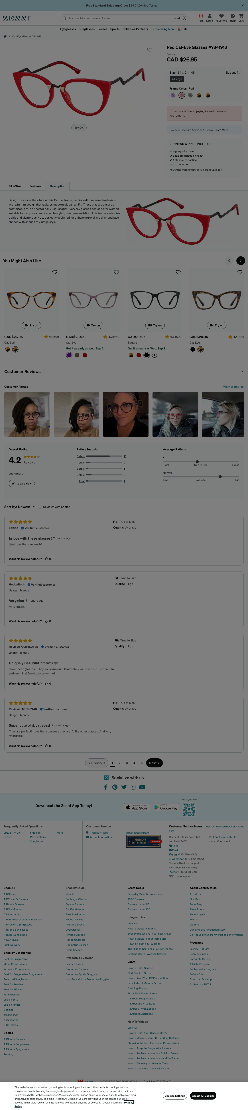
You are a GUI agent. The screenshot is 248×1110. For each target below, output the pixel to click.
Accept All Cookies (203, 1095)
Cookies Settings (175, 1095)
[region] (124, 1096)
